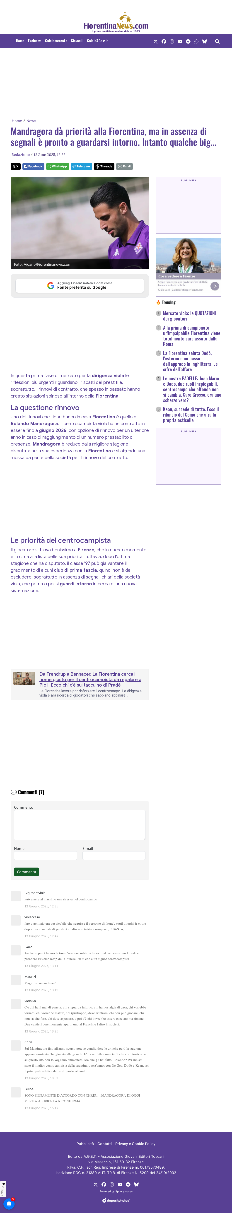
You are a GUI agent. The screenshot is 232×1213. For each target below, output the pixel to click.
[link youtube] (180, 41)
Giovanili (77, 40)
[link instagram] (172, 41)
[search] (217, 41)
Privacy (2, 1191)
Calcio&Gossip (97, 40)
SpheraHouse (124, 1191)
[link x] (156, 41)
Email (126, 166)
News (31, 120)
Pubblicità (85, 1143)
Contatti (104, 1143)
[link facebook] (164, 41)
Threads (106, 166)
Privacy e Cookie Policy (135, 1143)
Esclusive (34, 40)
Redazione (21, 154)
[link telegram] (188, 41)
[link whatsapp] (196, 41)
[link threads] (205, 41)
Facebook (35, 166)
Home (20, 40)
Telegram (83, 166)
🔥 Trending (166, 302)
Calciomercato (56, 40)
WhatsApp (59, 166)
